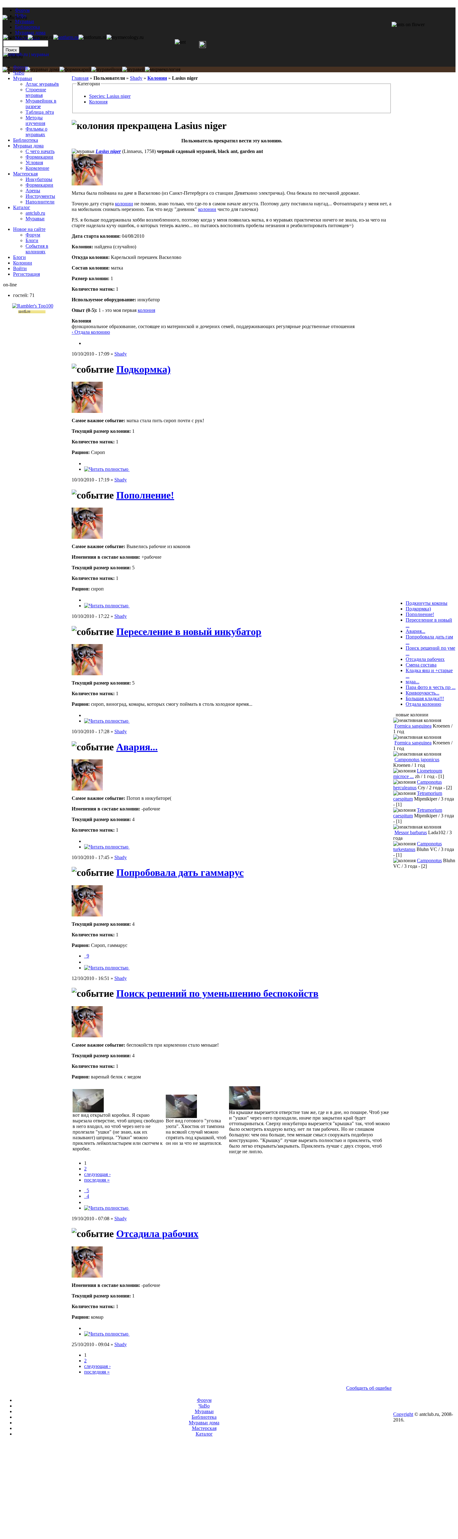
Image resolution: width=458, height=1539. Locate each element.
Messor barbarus (410, 832)
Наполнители (40, 201)
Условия (34, 162)
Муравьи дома (28, 145)
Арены (33, 190)
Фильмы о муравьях (36, 131)
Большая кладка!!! (425, 698)
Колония (98, 101)
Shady (136, 78)
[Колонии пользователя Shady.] (86, 343)
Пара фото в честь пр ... (431, 687)
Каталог (21, 207)
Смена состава (421, 664)
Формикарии (39, 157)
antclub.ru (35, 213)
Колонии (157, 78)
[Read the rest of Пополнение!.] (107, 605)
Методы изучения (35, 120)
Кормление (37, 168)
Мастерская (25, 173)
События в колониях (37, 248)
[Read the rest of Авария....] (107, 846)
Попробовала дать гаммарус (180, 872)
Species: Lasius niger (110, 96)
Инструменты (40, 196)
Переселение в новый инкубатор (188, 631)
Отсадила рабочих (157, 1233)
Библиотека (25, 140)
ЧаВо (18, 72)
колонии (124, 203)
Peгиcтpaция (26, 274)
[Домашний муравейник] (66, 37)
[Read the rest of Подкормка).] (107, 469)
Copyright (403, 1414)
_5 (86, 1190)
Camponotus (429, 860)
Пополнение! (145, 495)
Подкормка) (143, 369)
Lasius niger (108, 151)
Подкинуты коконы (426, 603)
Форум (22, 10)
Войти (20, 268)
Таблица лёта (40, 112)
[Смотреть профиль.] (87, 183)
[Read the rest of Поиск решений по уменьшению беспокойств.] (107, 1208)
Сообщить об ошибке (369, 1388)
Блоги (32, 240)
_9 (86, 955)
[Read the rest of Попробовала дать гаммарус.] (107, 967)
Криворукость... (422, 692)
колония (146, 310)
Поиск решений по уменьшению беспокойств (217, 993)
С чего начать (40, 151)
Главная (80, 78)
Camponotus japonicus (416, 759)
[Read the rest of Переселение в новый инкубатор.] (107, 721)
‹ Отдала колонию (91, 332)
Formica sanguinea (413, 726)
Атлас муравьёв (42, 84)
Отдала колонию (423, 704)
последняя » (97, 1180)
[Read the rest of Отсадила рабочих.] (107, 1333)
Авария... (137, 747)
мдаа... (412, 681)
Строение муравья (36, 92)
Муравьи (22, 78)
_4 (86, 1196)
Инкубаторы (39, 179)
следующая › (97, 1174)
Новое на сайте (29, 229)
